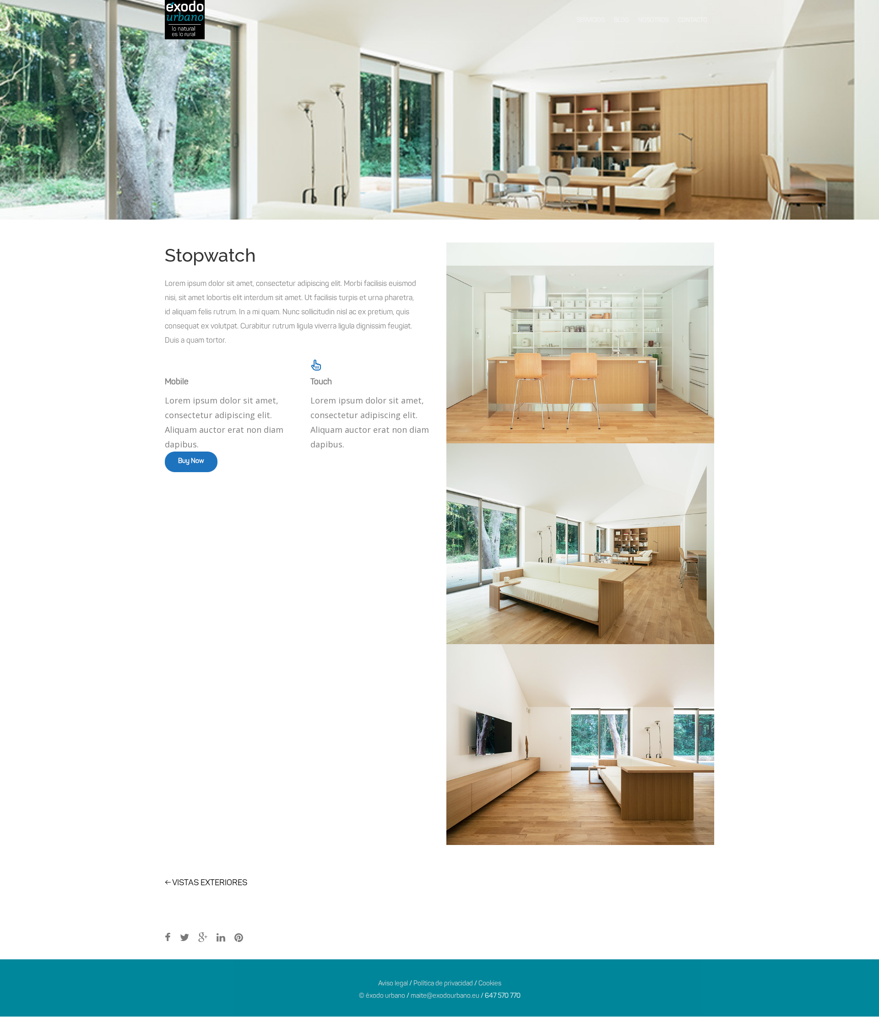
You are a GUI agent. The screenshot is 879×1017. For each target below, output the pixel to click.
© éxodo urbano (382, 996)
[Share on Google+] (202, 938)
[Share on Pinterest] (238, 938)
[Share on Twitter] (184, 938)
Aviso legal (393, 983)
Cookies (489, 983)
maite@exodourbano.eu (445, 996)
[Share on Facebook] (168, 938)
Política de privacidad (443, 983)
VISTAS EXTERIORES (206, 883)
